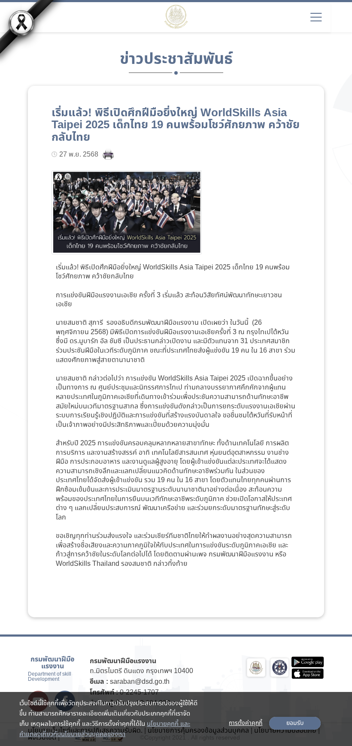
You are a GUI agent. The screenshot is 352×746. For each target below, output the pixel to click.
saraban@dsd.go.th (140, 682)
